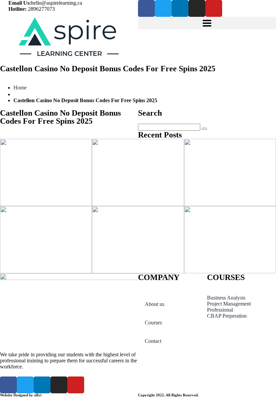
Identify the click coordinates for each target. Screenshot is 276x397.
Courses (153, 322)
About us (154, 304)
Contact (153, 341)
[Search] (204, 129)
